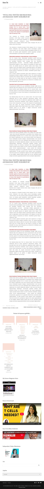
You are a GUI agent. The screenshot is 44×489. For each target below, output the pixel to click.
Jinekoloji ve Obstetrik (9, 354)
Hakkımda (5, 482)
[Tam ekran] (39, 423)
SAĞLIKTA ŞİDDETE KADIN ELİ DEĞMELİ (22, 328)
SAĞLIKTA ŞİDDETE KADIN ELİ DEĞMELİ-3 (22, 337)
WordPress (35, 485)
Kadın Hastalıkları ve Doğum (9, 358)
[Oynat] (4, 423)
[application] (22, 414)
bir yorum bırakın (9, 19)
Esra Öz (5, 3)
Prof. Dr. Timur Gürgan (9, 361)
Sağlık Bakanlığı (36, 327)
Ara (4, 461)
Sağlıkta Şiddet (23, 332)
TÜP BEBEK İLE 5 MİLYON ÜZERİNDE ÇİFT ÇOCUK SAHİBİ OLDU (8, 367)
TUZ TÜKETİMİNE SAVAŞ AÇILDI (35, 331)
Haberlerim (8, 324)
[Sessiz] (38, 423)
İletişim (9, 482)
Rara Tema (30, 485)
